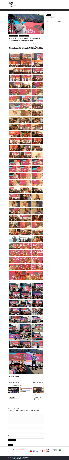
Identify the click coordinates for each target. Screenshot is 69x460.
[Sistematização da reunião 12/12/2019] (26, 388)
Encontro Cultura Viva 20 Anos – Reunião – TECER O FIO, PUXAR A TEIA (35, 381)
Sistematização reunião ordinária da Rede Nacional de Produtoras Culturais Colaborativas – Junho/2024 (13, 398)
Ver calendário (59, 21)
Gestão (33, 9)
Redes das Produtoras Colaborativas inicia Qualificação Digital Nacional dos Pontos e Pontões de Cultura (38, 398)
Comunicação (27, 9)
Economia (44, 9)
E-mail (9, 430)
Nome (9, 426)
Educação (14, 9)
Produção (20, 9)
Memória (38, 9)
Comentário (10, 413)
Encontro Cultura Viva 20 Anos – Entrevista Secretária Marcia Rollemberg (16, 381)
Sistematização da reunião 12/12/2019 (25, 395)
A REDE (9, 9)
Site (8, 435)
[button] (16, 10)
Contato (50, 9)
